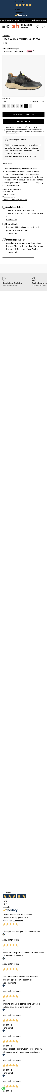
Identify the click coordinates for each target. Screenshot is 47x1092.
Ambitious (6, 36)
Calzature (23, 200)
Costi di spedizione (14, 207)
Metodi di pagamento (15, 240)
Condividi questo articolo (20, 256)
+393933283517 (29, 156)
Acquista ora (23, 121)
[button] (37, 26)
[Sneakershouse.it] (22, 25)
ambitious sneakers (10, 200)
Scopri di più (11, 220)
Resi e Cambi (12, 224)
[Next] (40, 75)
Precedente (7, 921)
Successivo (18, 921)
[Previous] (6, 75)
